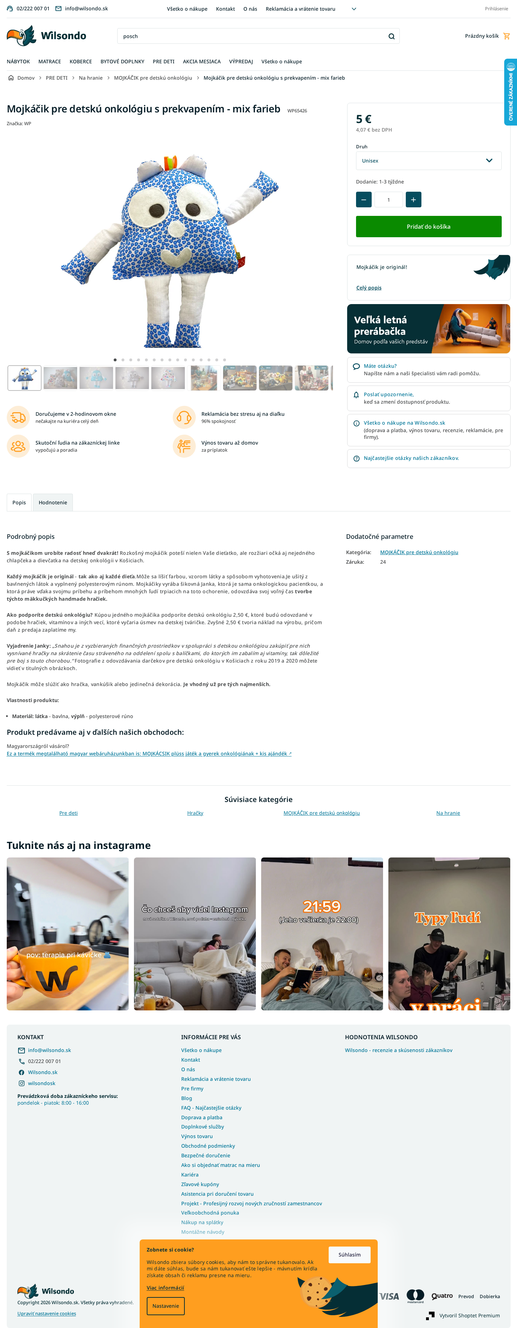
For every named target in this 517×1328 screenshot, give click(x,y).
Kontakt (225, 8)
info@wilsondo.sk (49, 1050)
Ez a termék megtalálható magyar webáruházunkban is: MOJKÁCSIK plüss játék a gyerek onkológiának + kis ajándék (149, 753)
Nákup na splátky (202, 1222)
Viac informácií (165, 1287)
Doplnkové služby (202, 1126)
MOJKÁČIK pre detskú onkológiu (419, 552)
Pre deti (68, 812)
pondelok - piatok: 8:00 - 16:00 (67, 1099)
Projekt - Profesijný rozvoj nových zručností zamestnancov (251, 1203)
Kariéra (190, 1174)
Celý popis (369, 287)
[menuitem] (18, 61)
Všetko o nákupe (187, 8)
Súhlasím (350, 1254)
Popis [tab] (19, 502)
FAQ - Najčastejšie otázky (211, 1107)
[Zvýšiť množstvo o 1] (413, 199)
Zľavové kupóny (200, 1184)
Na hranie (448, 812)
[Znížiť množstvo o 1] (364, 199)
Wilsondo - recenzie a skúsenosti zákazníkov (398, 1050)
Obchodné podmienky (208, 1145)
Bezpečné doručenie (205, 1155)
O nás (250, 8)
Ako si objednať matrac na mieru (220, 1165)
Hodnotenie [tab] (53, 502)
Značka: (19, 123)
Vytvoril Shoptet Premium (470, 1315)
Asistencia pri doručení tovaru (217, 1193)
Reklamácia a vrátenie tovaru (300, 8)
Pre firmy (192, 1088)
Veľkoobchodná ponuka (210, 1212)
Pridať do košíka (429, 226)
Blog (186, 1098)
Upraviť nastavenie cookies (46, 1314)
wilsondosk (41, 1083)
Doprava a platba (201, 1117)
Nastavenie (165, 1305)
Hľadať (392, 36)
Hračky (195, 812)
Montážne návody (202, 1231)
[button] (115, 360)
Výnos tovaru (197, 1136)
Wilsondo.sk (43, 1072)
